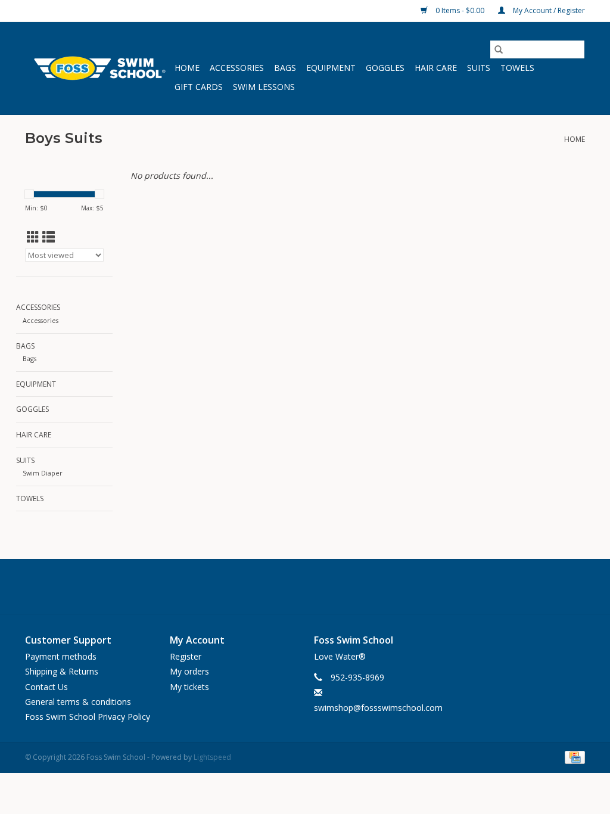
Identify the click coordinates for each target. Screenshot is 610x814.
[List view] (48, 237)
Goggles (385, 67)
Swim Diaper (43, 472)
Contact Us (46, 686)
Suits (478, 67)
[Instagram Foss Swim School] (332, 586)
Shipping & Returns (61, 671)
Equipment (331, 67)
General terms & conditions (78, 701)
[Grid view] (33, 237)
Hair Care (436, 67)
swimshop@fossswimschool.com (378, 707)
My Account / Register (548, 10)
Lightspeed (212, 757)
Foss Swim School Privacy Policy (87, 716)
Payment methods (61, 656)
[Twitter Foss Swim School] (305, 586)
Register (185, 656)
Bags (285, 67)
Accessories (237, 67)
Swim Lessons (264, 86)
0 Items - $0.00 (460, 10)
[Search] (499, 49)
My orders (189, 671)
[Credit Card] (573, 756)
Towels (517, 67)
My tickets (189, 686)
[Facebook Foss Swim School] (277, 586)
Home (187, 67)
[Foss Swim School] (98, 68)
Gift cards (199, 86)
